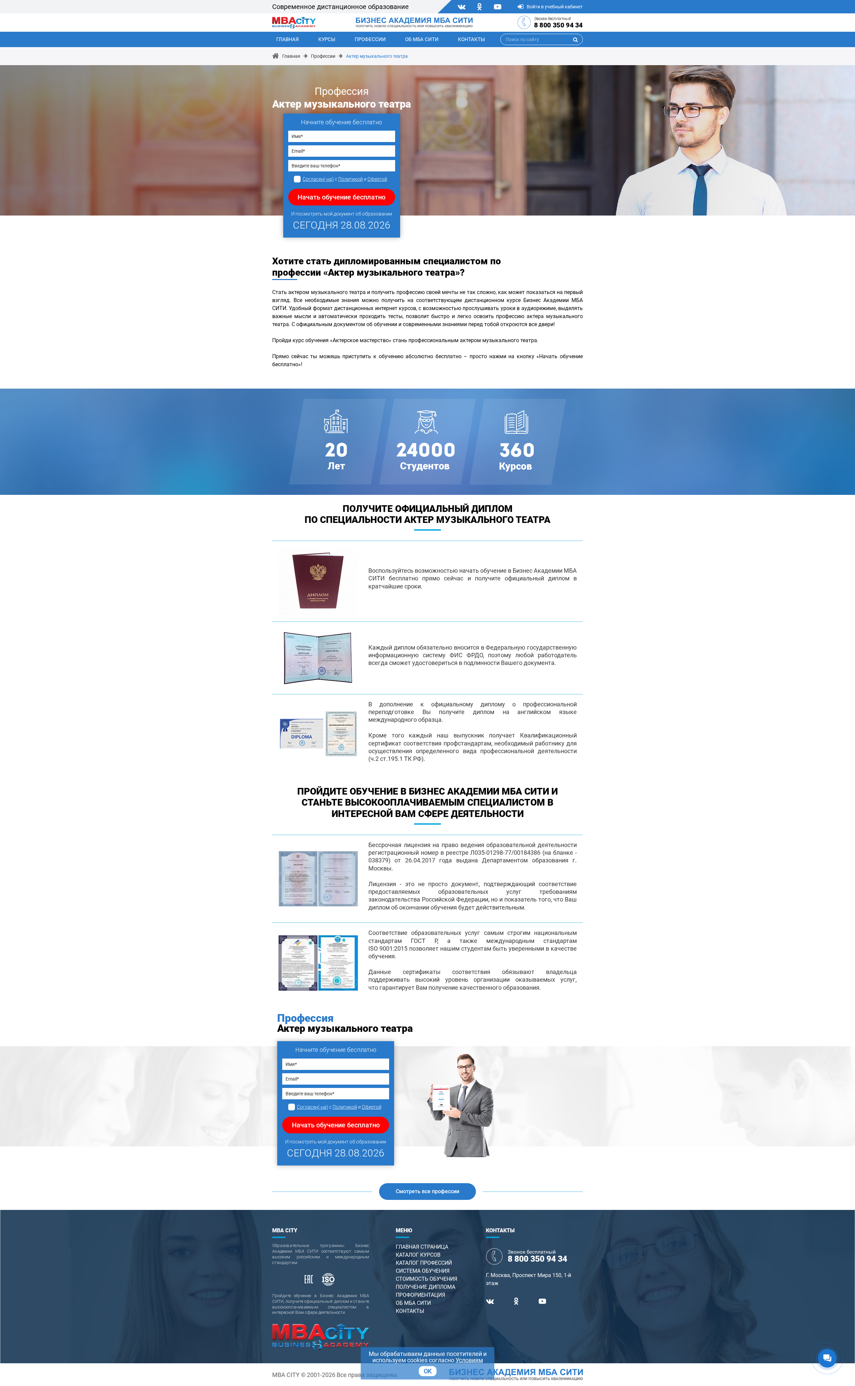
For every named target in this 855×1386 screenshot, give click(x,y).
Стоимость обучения (426, 1279)
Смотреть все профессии (427, 1191)
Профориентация (420, 1295)
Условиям (469, 1360)
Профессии (370, 39)
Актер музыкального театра (377, 56)
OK (428, 1371)
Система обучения (423, 1271)
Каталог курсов (418, 1255)
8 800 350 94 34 (558, 25)
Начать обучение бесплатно (341, 197)
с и (345, 179)
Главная (287, 39)
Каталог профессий (424, 1263)
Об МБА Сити (422, 39)
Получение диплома (425, 1287)
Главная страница (422, 1247)
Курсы (326, 39)
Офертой (377, 179)
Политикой (350, 179)
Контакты (471, 39)
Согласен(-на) (318, 179)
